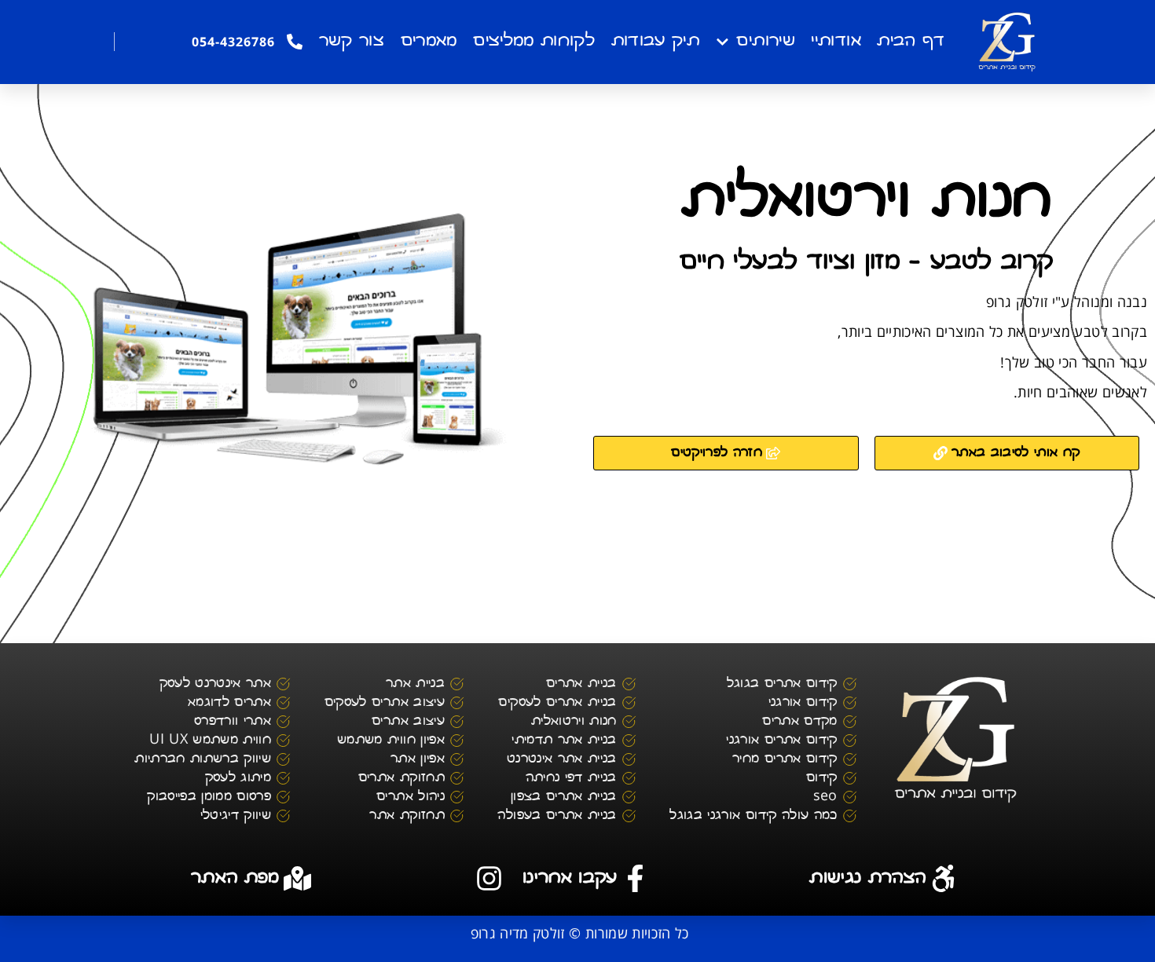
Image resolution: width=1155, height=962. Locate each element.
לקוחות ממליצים (534, 41)
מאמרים (429, 41)
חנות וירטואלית (866, 201)
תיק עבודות (655, 41)
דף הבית (910, 41)
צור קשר (351, 41)
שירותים (765, 41)
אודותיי (835, 41)
